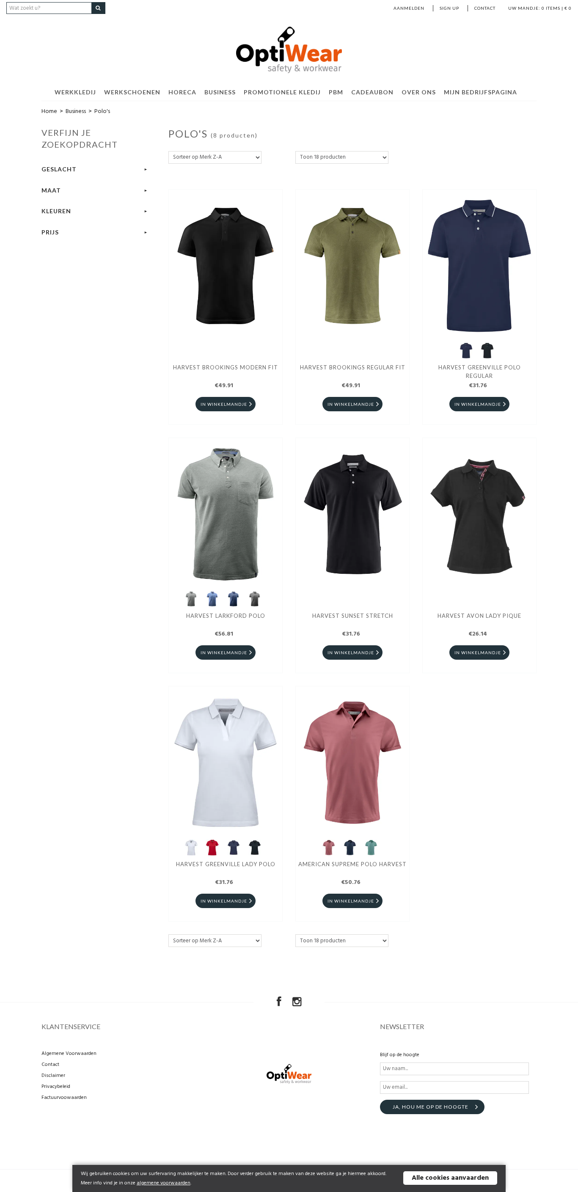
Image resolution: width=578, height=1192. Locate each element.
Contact (484, 8)
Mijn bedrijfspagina (480, 92)
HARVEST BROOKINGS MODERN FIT (225, 367)
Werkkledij (75, 92)
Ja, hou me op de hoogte (430, 1107)
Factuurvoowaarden (64, 1097)
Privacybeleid (55, 1086)
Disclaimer (53, 1075)
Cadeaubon (372, 92)
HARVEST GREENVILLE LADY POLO (225, 864)
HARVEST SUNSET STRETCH (352, 615)
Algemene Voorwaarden (68, 1053)
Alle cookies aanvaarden (450, 1178)
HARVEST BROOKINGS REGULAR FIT (352, 367)
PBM (336, 92)
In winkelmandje (224, 404)
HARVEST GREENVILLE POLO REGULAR (479, 371)
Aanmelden (409, 8)
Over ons (419, 92)
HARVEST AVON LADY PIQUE (479, 615)
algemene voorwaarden (163, 1183)
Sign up (449, 8)
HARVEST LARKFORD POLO (225, 615)
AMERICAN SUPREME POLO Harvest (352, 864)
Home (49, 111)
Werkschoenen (132, 92)
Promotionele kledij (282, 92)
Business (220, 92)
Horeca (182, 92)
